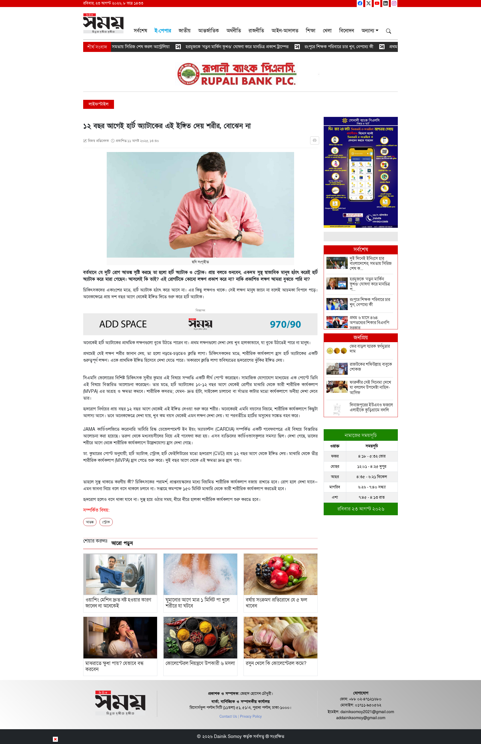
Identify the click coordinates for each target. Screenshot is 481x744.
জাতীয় (185, 31)
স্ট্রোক (106, 522)
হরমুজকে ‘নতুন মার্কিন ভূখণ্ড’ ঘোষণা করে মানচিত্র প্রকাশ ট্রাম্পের (215, 47)
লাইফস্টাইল (98, 104)
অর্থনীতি (233, 31)
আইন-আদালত (285, 31)
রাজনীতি (256, 31)
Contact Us (228, 716)
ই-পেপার (163, 31)
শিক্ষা (310, 31)
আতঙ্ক (90, 522)
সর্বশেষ (140, 31)
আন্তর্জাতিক (208, 31)
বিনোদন (346, 31)
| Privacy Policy (250, 716)
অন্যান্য (368, 31)
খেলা (327, 31)
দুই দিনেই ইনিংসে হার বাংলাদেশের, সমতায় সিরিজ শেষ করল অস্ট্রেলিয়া (89, 47)
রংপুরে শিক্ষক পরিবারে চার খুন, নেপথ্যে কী (317, 47)
